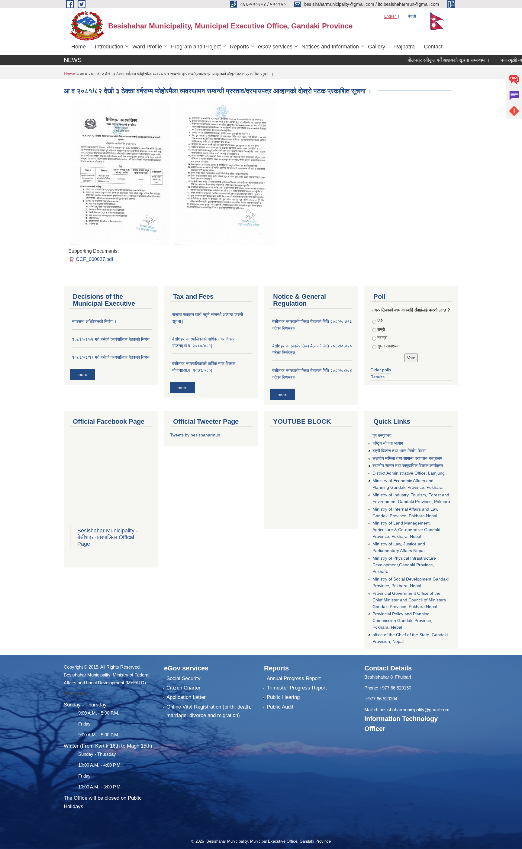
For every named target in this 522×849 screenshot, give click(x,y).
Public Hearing (283, 697)
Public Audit (280, 707)
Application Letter (186, 697)
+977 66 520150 (395, 687)
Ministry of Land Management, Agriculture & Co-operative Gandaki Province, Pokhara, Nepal (406, 530)
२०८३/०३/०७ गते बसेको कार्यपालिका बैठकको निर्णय (111, 339)
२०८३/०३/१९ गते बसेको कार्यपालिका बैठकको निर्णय (111, 357)
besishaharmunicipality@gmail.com (414, 709)
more (82, 374)
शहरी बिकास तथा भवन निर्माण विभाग (399, 450)
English (390, 16)
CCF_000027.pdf (94, 259)
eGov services (275, 47)
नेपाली (412, 16)
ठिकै (380, 320)
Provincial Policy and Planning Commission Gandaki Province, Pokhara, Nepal (402, 620)
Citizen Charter (183, 688)
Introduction (109, 47)
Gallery (376, 47)
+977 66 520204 (381, 698)
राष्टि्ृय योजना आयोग (387, 443)
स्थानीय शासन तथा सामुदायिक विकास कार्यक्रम (407, 465)
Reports (239, 47)
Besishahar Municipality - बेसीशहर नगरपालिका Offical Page (107, 537)
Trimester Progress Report (297, 688)
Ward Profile (147, 47)
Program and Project (196, 47)
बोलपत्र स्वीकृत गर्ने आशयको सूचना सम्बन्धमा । (431, 60)
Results (377, 376)
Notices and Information (330, 47)
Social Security (183, 678)
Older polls (380, 369)
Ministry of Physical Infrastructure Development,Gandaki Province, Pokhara (404, 565)
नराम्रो (382, 337)
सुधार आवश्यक (388, 346)
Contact (433, 47)
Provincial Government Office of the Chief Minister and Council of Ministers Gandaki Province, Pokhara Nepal (409, 600)
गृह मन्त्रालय (382, 435)
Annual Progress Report (294, 678)
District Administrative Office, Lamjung (408, 473)
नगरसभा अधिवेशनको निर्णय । (94, 321)
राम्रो (381, 329)
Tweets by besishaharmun (195, 435)
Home (78, 47)
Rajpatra (404, 47)
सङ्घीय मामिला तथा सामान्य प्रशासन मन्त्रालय (407, 458)
